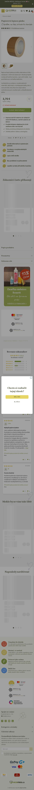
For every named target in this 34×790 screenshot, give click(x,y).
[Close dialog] (31, 378)
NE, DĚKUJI (17, 402)
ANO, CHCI (17, 397)
